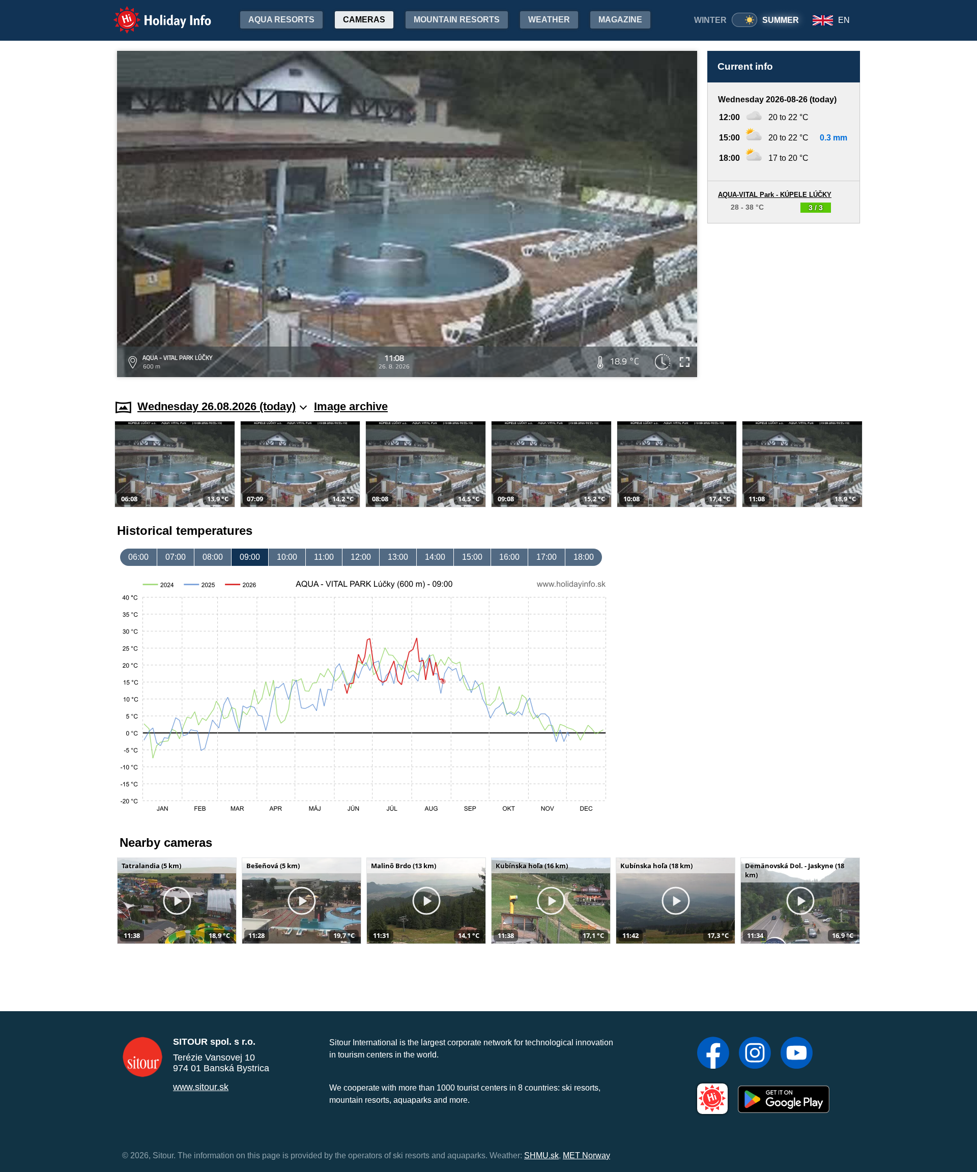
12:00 (361, 557)
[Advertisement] (783, 302)
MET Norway (586, 1155)
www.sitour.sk (200, 1087)
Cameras (364, 19)
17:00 (546, 557)
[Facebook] (713, 1054)
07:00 (175, 557)
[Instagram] (755, 1054)
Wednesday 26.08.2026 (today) (216, 406)
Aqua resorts (281, 19)
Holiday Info (153, 13)
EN (844, 20)
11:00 (324, 557)
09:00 (250, 557)
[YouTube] (797, 1054)
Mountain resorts (457, 19)
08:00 (213, 557)
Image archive (351, 406)
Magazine (620, 19)
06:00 (138, 557)
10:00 (287, 557)
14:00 (435, 557)
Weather (549, 19)
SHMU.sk (541, 1155)
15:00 (472, 557)
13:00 (398, 557)
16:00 (509, 557)
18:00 (583, 557)
